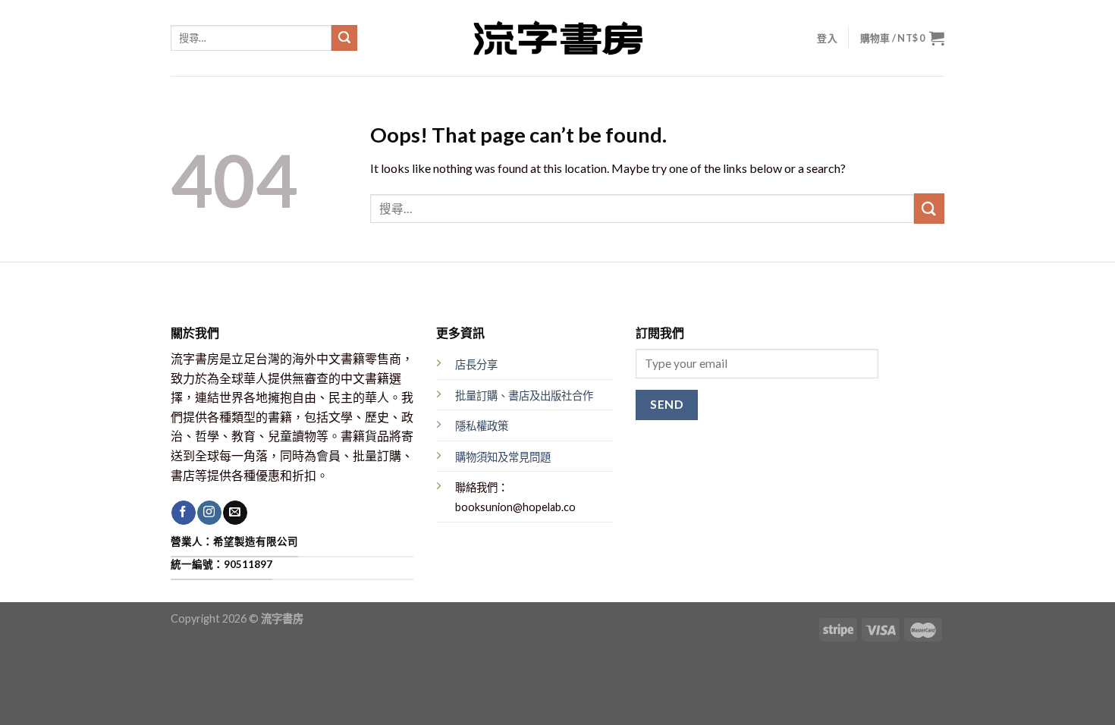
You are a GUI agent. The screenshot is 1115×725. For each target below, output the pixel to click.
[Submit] (344, 38)
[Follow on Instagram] (209, 513)
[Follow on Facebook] (183, 513)
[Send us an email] (235, 513)
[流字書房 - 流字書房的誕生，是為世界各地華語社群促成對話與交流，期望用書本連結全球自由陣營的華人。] (557, 38)
